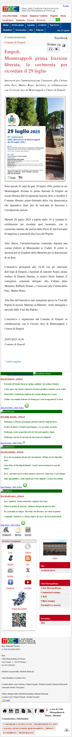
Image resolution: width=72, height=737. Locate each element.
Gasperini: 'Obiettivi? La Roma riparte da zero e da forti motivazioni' (33, 516)
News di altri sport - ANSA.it (12, 496)
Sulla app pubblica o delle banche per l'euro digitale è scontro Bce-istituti (33, 478)
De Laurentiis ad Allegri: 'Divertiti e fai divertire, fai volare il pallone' (32, 511)
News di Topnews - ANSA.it (12, 378)
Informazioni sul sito (45, 724)
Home (6, 25)
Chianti (23, 15)
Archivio (42, 25)
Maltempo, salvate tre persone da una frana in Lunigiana (27, 437)
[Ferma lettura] (57, 49)
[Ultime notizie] (17, 711)
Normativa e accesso (51, 605)
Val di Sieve (7, 20)
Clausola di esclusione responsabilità (23, 728)
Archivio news (48, 570)
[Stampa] (64, 44)
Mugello (54, 15)
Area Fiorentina (10, 15)
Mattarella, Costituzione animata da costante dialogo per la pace (30, 394)
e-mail (7, 700)
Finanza (26, 373)
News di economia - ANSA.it (12, 451)
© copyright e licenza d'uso (17, 724)
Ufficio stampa (48, 601)
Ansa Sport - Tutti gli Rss (10, 525)
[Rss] (29, 711)
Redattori (7, 30)
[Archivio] (11, 711)
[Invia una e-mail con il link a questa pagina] (59, 44)
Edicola (40, 30)
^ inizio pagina (13, 361)
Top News (54, 25)
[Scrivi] (42, 711)
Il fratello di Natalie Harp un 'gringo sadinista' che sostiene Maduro (31, 383)
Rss (31, 30)
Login (66, 5)
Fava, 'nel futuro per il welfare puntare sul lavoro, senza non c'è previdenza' (35, 473)
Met (43, 623)
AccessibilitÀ (10, 732)
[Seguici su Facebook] (36, 711)
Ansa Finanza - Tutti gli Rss (11, 487)
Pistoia (41, 20)
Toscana (20, 373)
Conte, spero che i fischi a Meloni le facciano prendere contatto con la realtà (35, 389)
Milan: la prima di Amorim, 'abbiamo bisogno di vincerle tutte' (30, 506)
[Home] (5, 711)
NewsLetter (20, 30)
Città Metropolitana (51, 588)
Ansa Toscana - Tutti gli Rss (11, 443)
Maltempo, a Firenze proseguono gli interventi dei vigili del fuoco (30, 421)
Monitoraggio (26, 732)
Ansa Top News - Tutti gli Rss (12, 407)
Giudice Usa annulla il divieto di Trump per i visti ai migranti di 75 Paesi (33, 399)
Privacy (50, 728)
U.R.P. (44, 596)
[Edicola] (23, 711)
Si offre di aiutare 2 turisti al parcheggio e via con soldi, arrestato (30, 426)
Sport (31, 373)
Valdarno (20, 20)
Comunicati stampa (50, 592)
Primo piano (18, 25)
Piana (63, 15)
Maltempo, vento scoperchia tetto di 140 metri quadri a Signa (29, 432)
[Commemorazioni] (15, 37)
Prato (30, 20)
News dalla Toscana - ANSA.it (13, 416)
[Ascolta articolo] (50, 49)
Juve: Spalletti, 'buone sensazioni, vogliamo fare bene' (26, 501)
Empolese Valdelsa (39, 15)
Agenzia (31, 25)
